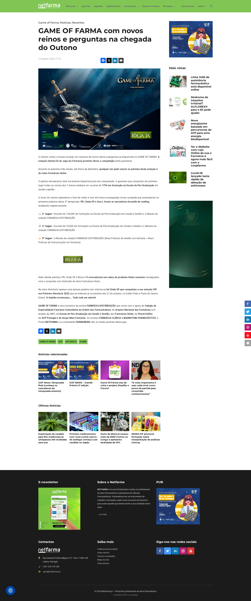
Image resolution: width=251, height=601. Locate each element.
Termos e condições (106, 556)
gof (60, 341)
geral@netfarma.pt (51, 571)
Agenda (98, 6)
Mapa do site (103, 560)
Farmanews (187, 6)
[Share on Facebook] (103, 60)
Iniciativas (130, 6)
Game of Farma (150, 6)
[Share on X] (109, 60)
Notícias (70, 6)
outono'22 (71, 341)
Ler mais (103, 514)
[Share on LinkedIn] (115, 60)
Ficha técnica (103, 563)
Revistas (168, 6)
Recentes (78, 22)
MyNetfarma (113, 6)
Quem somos (103, 552)
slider (83, 341)
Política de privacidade (107, 549)
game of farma (47, 341)
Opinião (85, 6)
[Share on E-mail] (121, 60)
